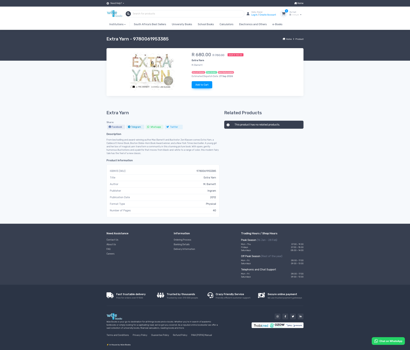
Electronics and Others (253, 24)
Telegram (136, 127)
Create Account (267, 14)
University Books (182, 24)
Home (300, 3)
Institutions (116, 24)
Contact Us (112, 239)
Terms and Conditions (118, 335)
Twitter (174, 127)
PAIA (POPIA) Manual (201, 335)
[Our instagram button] (277, 316)
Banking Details (182, 244)
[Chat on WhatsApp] (388, 340)
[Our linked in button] (300, 316)
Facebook (117, 127)
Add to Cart (202, 84)
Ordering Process (182, 239)
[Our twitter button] (293, 316)
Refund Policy (180, 335)
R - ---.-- (294, 13)
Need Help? (116, 3)
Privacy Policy (140, 335)
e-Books (277, 24)
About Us (111, 244)
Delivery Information (184, 249)
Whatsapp (155, 127)
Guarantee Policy (160, 335)
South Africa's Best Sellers (150, 24)
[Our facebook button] (285, 316)
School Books (206, 24)
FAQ (109, 249)
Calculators (226, 24)
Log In (254, 14)
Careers (111, 253)
